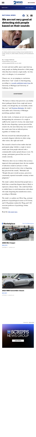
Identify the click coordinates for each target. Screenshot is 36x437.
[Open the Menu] (3, 2)
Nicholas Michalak (18, 108)
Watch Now (31, 2)
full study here (12, 212)
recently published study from (21, 83)
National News (9, 15)
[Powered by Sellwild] (31, 322)
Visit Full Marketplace (28, 223)
